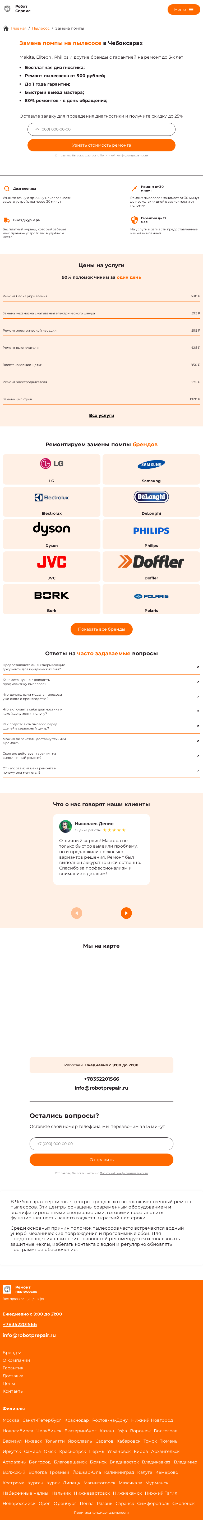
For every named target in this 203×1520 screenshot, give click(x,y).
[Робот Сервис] (7, 8)
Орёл (45, 1503)
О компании (16, 1360)
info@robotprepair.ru (101, 1088)
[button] (126, 913)
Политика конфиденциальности (101, 1512)
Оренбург (65, 1503)
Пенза (87, 1503)
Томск (150, 1441)
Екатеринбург (80, 1430)
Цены (9, 1383)
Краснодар (76, 1420)
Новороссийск (19, 1503)
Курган (35, 1482)
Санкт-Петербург (41, 1420)
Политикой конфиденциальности (124, 155)
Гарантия (13, 1367)
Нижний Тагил (161, 1493)
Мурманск (156, 1482)
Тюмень (169, 1441)
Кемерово (166, 1472)
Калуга (144, 1472)
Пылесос (41, 28)
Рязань (104, 1503)
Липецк (71, 1482)
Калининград (119, 1472)
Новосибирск (18, 1430)
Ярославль (80, 1441)
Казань (107, 1430)
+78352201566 (101, 1079)
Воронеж (140, 1430)
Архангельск (165, 1451)
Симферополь (153, 1503)
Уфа (122, 1430)
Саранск (125, 1503)
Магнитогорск (100, 1482)
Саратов (104, 1441)
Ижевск (33, 1441)
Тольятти (55, 1441)
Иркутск (12, 1451)
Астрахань (14, 1462)
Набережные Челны (25, 1493)
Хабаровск (128, 1441)
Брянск (98, 1462)
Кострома (13, 1482)
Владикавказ (156, 1462)
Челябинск (48, 1430)
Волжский (14, 1472)
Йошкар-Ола (86, 1472)
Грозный (59, 1472)
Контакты (13, 1391)
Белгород (39, 1462)
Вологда (38, 1472)
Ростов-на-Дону (110, 1420)
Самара (32, 1451)
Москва (11, 1420)
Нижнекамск (127, 1493)
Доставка (13, 1375)
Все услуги (101, 415)
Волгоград (165, 1430)
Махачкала (130, 1482)
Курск (53, 1482)
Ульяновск (119, 1451)
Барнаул (12, 1441)
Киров (141, 1451)
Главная (18, 28)
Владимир (185, 1462)
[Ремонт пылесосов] (7, 1289)
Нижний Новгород (152, 1420)
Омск (50, 1451)
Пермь (96, 1451)
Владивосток (124, 1462)
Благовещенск (70, 1462)
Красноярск (72, 1451)
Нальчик (61, 1493)
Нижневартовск (92, 1493)
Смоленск (183, 1503)
